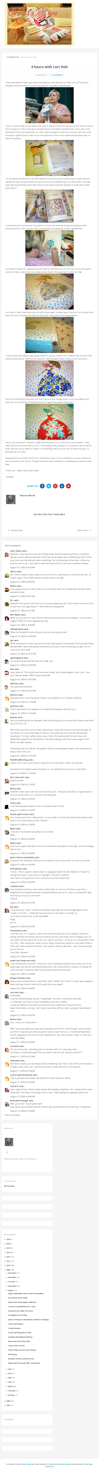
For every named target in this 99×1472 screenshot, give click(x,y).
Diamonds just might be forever (20, 1311)
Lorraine (14, 1046)
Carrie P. (14, 1086)
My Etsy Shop (9, 1186)
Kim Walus (15, 614)
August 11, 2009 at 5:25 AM (22, 1056)
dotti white (16, 551)
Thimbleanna (16, 629)
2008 (8, 1401)
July (9, 1369)
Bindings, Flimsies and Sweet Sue (21, 1359)
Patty (13, 803)
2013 (8, 1252)
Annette (14, 683)
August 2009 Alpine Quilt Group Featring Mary (25, 1293)
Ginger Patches (17, 978)
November (12, 1277)
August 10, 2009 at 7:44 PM (22, 974)
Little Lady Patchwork (21, 1075)
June (10, 1373)
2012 (8, 1257)
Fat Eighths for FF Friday (17, 1315)
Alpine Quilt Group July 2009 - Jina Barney (24, 1363)
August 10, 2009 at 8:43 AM (22, 567)
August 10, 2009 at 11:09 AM (23, 713)
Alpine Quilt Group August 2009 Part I (22, 1302)
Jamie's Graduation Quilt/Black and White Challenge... (29, 1320)
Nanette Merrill (27, 495)
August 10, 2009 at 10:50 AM (23, 665)
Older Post (82, 530)
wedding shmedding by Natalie (20, 1337)
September (12, 1286)
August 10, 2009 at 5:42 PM (22, 956)
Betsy (13, 788)
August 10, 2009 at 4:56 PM (22, 882)
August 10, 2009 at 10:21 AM (23, 653)
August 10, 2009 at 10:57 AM (23, 690)
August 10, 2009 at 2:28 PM (22, 824)
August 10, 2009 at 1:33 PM (22, 784)
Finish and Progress (15, 1324)
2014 (8, 1248)
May (9, 1378)
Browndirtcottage (19, 1100)
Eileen (13, 1019)
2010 (8, 1265)
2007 (8, 1405)
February (11, 1391)
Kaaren (13, 717)
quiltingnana (16, 658)
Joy (11, 907)
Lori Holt (67, 82)
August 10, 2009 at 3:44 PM (22, 853)
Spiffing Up (12, 1354)
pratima (14, 706)
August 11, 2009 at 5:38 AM (22, 1071)
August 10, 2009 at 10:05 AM (23, 636)
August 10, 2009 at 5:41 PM (22, 926)
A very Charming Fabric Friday (19, 1332)
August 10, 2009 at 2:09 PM (22, 799)
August (11, 1290)
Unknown (15, 1060)
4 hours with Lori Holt (16, 1346)
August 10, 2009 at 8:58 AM (22, 582)
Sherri (13, 571)
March (10, 1386)
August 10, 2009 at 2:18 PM (22, 810)
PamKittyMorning (19, 759)
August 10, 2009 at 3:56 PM (22, 864)
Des (12, 669)
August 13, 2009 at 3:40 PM (22, 1096)
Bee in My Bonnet (62, 85)
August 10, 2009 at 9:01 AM (22, 596)
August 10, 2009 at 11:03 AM (23, 702)
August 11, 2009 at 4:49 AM (22, 1042)
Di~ (11, 600)
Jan (11, 640)
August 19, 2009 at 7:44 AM (22, 1111)
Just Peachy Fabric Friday (18, 1298)
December (12, 1273)
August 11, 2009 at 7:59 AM (22, 1082)
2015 (8, 1244)
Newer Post (17, 530)
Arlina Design (64, 1464)
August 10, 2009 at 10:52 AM (23, 679)
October (11, 1282)
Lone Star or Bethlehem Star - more (21, 1306)
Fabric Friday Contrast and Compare (22, 1350)
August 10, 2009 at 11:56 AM (23, 773)
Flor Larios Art (17, 777)
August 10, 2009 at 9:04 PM (22, 988)
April (10, 1382)
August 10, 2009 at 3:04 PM (22, 839)
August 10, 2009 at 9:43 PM (22, 1015)
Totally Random (14, 1328)
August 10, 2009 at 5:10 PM (22, 902)
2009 (8, 1270)
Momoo (14, 694)
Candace (14, 886)
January (11, 1395)
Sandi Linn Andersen (20, 960)
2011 (8, 1261)
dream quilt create (19, 814)
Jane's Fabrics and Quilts (22, 857)
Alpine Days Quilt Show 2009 (19, 1341)
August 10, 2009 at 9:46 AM (22, 625)
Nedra (13, 586)
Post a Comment (12, 1115)
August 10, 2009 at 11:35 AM (23, 755)
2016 (8, 1239)
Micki (13, 828)
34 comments (57, 75)
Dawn (13, 843)
